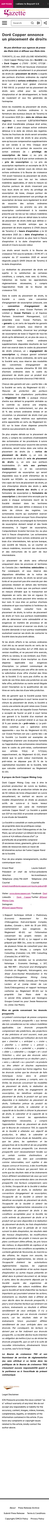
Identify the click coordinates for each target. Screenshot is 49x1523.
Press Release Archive (28, 1508)
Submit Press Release (14, 1513)
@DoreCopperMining (12, 908)
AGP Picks (7, 4)
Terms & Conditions (36, 1513)
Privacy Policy (37, 1518)
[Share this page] (45, 22)
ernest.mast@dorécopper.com (16, 886)
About (13, 1508)
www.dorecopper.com (20, 893)
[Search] (32, 23)
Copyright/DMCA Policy (16, 1518)
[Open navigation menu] (4, 22)
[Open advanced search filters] (38, 23)
